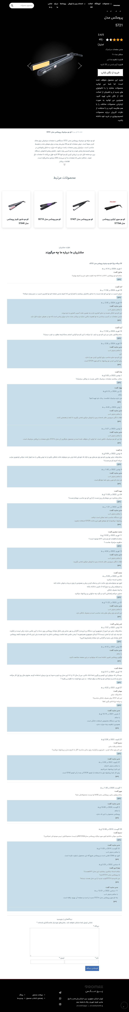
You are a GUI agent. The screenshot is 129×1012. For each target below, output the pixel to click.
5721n (52, 439)
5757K (85, 773)
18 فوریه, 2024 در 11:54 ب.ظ (111, 331)
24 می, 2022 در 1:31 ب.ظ (112, 507)
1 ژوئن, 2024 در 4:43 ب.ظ (112, 407)
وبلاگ (21, 995)
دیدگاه (96, 926)
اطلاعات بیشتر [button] (64, 161)
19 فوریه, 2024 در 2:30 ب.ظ (111, 303)
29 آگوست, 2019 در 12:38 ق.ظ (110, 829)
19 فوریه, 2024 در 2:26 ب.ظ (111, 343)
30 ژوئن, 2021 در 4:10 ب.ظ (111, 647)
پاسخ (119, 279)
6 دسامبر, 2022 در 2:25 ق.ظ (109, 864)
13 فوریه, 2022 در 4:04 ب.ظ (111, 551)
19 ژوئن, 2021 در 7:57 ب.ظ (111, 627)
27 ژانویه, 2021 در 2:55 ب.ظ (109, 762)
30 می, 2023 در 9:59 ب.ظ (112, 576)
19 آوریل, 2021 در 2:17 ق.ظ (111, 672)
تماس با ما (50, 5)
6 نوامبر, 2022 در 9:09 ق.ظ (112, 454)
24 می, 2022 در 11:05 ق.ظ (112, 494)
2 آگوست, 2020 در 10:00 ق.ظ (109, 807)
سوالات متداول (37, 995)
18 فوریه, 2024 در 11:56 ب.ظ (111, 290)
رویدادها (63, 4)
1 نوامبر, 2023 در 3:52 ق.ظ (112, 375)
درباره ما (56, 5)
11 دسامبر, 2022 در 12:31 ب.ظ (106, 891)
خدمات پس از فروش (75, 4)
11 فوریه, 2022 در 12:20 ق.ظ (111, 535)
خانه (80, 132)
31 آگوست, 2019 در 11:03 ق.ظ (108, 848)
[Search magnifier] (12, 5)
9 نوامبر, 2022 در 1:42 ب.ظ (112, 469)
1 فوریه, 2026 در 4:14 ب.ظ (112, 269)
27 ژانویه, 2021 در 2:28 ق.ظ (111, 739)
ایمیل (61, 958)
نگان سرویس (112, 417)
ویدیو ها (20, 998)
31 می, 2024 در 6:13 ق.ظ (112, 391)
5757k (91, 361)
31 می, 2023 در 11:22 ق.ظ (112, 602)
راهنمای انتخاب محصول (34, 998)
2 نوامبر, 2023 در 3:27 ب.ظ (112, 429)
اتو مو (75, 132)
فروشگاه (97, 4)
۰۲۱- (77, 1006)
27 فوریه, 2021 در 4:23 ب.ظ (111, 688)
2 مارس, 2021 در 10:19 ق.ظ (109, 714)
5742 (69, 773)
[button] (29, 63)
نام (97, 958)
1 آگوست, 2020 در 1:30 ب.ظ (111, 788)
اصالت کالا (90, 5)
